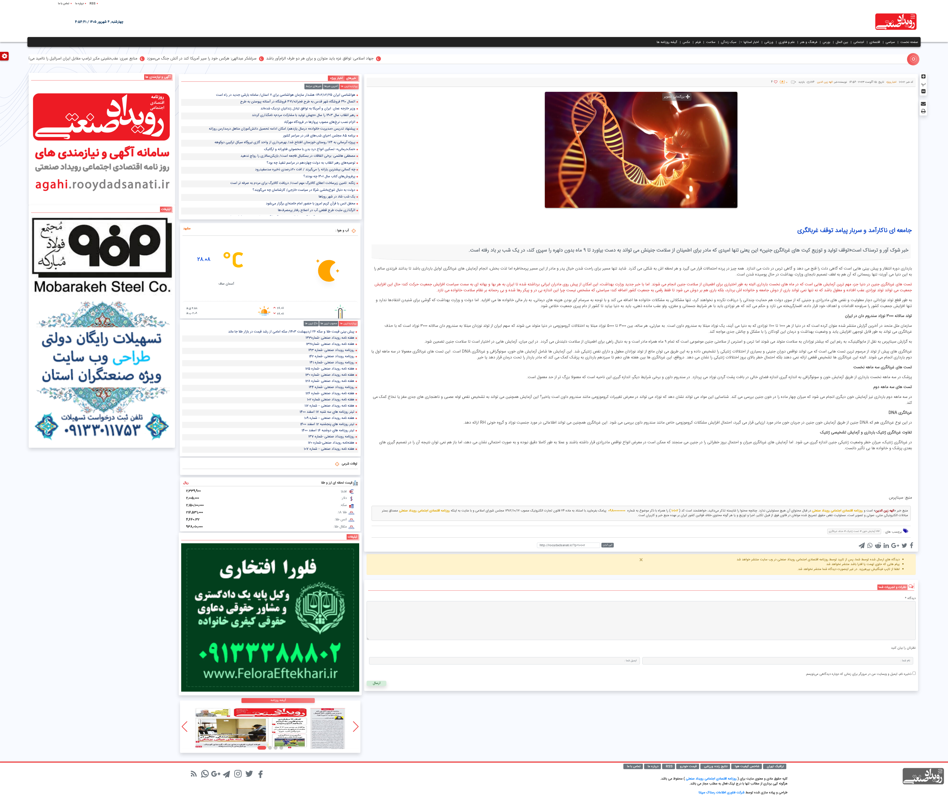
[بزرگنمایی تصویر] (641, 150)
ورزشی (768, 42)
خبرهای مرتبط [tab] (313, 86)
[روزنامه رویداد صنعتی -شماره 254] (270, 726)
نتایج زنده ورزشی (716, 766)
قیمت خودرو (688, 766)
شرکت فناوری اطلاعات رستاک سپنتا (722, 792)
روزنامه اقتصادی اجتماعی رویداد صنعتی (712, 778)
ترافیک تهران (775, 766)
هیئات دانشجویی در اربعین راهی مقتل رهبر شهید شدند (127, 59)
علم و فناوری (787, 42)
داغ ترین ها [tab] (311, 323)
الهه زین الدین (825, 82)
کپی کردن (607, 545)
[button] (279, 748)
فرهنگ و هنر (808, 42)
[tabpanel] (270, 154)
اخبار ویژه (891, 82)
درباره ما (79, 3)
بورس (826, 42)
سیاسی (890, 42)
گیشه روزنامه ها (667, 42)
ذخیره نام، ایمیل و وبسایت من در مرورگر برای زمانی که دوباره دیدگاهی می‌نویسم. (858, 674)
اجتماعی (858, 42)
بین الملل (842, 42)
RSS (93, 3)
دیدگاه (910, 598)
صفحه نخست (909, 42)
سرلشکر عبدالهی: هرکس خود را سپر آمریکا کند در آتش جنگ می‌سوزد (358, 59)
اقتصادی (874, 42)
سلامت (710, 42)
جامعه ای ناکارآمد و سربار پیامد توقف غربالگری (854, 231)
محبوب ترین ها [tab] (328, 323)
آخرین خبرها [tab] (331, 86)
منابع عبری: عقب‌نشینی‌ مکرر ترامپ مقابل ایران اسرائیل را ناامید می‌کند (237, 59)
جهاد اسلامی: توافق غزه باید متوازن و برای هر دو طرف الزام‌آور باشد (476, 59)
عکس (686, 42)
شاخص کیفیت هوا (747, 766)
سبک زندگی (728, 42)
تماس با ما (63, 3)
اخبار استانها (751, 42)
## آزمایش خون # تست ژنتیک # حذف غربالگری (854, 531)
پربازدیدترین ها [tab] (349, 86)
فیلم (698, 42)
